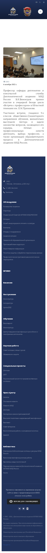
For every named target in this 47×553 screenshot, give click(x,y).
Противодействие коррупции (14, 244)
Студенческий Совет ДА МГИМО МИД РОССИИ (20, 215)
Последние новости (10, 401)
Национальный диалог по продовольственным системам (20, 380)
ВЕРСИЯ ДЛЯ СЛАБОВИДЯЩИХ (26, 501)
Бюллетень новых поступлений (14, 462)
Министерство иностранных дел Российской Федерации (22, 532)
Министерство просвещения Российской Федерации (21, 540)
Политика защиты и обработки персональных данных (22, 253)
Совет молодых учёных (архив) (14, 350)
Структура (7, 211)
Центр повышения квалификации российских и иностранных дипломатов (20, 333)
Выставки (6, 422)
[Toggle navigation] (40, 11)
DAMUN (6, 435)
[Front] (9, 170)
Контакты (9, 192)
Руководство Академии (11, 206)
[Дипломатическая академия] (13, 11)
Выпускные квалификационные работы (17, 458)
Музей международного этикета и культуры (19, 223)
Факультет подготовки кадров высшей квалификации (22, 418)
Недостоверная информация (13, 249)
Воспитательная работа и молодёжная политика (20, 431)
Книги (5, 473)
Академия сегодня (9, 236)
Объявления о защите (11, 354)
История (6, 219)
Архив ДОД (7, 307)
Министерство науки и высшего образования (18, 536)
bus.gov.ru (6, 545)
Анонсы (6, 397)
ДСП (5, 374)
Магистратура (8, 299)
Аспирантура (8, 303)
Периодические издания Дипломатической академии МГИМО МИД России (22, 467)
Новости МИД (8, 406)
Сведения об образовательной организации (19, 240)
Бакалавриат (7, 323)
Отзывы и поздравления (12, 232)
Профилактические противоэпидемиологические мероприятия (21, 258)
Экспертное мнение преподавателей (16, 414)
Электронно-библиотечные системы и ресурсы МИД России (22, 452)
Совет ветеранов (9, 427)
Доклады (6, 370)
